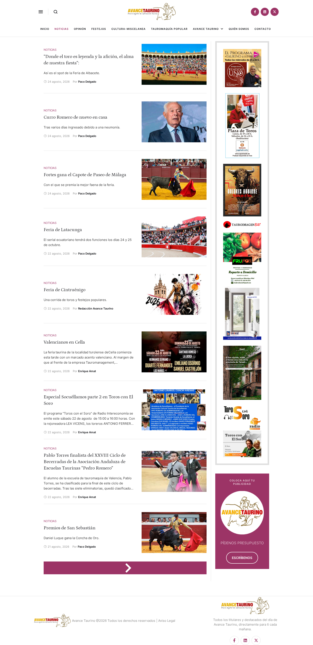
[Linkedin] (265, 12)
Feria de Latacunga (63, 229)
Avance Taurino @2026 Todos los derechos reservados (113, 621)
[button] (40, 12)
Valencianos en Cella (64, 342)
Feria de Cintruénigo (64, 289)
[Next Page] (130, 567)
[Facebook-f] (255, 12)
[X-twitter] (274, 12)
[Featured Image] (174, 64)
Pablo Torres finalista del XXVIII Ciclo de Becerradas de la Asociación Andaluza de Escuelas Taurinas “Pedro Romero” (85, 462)
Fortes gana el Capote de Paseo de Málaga (85, 174)
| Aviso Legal (165, 621)
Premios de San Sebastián (69, 528)
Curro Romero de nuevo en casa (75, 117)
